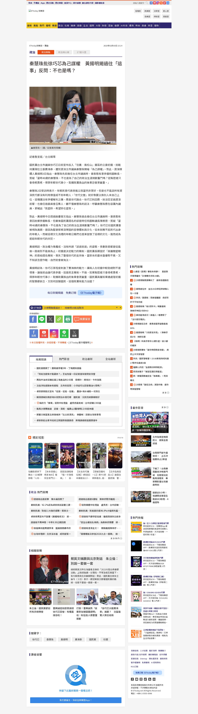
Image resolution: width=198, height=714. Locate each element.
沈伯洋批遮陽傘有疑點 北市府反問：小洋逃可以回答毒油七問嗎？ (69, 385)
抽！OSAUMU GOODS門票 (154, 592)
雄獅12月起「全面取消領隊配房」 (148, 367)
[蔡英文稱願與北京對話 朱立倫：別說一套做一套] (49, 569)
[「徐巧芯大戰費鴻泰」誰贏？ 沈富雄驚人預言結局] (111, 596)
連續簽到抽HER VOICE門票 (154, 542)
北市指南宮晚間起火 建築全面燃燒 (160, 440)
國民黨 (92, 639)
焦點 (35, 25)
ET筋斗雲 (81, 52)
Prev (120, 307)
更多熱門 (115, 538)
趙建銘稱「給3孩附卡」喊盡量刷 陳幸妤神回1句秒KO (149, 308)
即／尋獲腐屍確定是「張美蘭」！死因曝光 (149, 378)
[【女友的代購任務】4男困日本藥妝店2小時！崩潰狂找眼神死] (83, 461)
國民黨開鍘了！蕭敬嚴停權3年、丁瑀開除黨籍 (59, 368)
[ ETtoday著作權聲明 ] (80, 342)
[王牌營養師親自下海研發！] (136, 633)
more (120, 437)
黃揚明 (64, 639)
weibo (164, 2)
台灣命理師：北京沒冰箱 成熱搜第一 (52, 533)
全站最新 (110, 359)
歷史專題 (59, 3)
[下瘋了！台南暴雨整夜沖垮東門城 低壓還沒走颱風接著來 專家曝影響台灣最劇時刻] (141, 472)
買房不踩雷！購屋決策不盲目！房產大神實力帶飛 (156, 609)
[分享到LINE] (41, 319)
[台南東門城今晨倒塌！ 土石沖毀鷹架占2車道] (141, 456)
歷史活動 (50, 3)
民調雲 (147, 11)
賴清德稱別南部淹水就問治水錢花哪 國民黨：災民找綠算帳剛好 (68, 397)
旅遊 (79, 25)
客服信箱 (134, 658)
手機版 (36, 3)
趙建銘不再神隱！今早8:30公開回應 (48, 522)
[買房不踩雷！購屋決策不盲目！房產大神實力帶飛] (136, 612)
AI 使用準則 (156, 662)
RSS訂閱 (134, 666)
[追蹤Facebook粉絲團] (33, 333)
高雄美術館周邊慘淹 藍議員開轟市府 (52, 528)
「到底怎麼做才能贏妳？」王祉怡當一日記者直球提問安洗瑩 (66, 373)
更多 (164, 392)
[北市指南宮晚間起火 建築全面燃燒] (141, 441)
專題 (54, 25)
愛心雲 (166, 11)
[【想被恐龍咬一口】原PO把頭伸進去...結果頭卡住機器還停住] (99, 461)
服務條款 (163, 658)
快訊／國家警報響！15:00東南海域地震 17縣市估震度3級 (149, 360)
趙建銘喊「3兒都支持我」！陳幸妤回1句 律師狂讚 (149, 334)
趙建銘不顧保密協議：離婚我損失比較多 (101, 516)
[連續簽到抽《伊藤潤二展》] (136, 580)
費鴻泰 (78, 639)
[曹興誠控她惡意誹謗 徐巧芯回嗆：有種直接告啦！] (64, 596)
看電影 (138, 11)
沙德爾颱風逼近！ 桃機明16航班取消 (64, 307)
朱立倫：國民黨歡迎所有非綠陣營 (39, 609)
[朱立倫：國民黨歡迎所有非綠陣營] (40, 596)
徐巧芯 (35, 639)
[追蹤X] (74, 333)
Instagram (141, 679)
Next (117, 307)
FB (151, 2)
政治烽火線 (63, 52)
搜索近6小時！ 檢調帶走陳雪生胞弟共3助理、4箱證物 (161, 497)
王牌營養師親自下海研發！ (154, 629)
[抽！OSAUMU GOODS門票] (136, 596)
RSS (161, 2)
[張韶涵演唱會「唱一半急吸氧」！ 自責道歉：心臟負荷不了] (67, 461)
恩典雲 (147, 16)
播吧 (48, 25)
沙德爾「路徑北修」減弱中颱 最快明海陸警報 (149, 386)
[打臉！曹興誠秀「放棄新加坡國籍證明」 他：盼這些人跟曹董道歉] (87, 596)
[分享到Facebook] (33, 319)
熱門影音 (64, 359)
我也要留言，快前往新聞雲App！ (76, 700)
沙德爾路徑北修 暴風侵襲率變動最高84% (149, 325)
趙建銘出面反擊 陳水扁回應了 (49, 499)
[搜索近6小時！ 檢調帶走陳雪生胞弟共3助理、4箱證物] (141, 496)
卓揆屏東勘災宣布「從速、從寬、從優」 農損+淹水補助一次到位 (68, 391)
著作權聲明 (135, 662)
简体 (30, 3)
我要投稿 (134, 650)
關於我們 (153, 650)
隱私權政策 (153, 658)
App (43, 3)
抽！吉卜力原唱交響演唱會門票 (156, 523)
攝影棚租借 (99, 3)
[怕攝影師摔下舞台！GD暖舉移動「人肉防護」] (35, 461)
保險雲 (156, 16)
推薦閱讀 (41, 359)
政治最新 (87, 359)
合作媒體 (163, 654)
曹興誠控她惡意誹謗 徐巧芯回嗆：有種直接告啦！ (64, 611)
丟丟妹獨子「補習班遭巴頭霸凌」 (148, 371)
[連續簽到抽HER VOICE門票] (136, 545)
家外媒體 (77, 3)
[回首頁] (36, 10)
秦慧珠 (50, 639)
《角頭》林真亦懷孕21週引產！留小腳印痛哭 (149, 343)
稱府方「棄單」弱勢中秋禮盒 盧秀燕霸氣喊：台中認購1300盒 (70, 402)
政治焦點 (46, 52)
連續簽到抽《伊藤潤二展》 (154, 576)
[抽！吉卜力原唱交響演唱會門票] (136, 527)
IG (157, 2)
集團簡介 (162, 650)
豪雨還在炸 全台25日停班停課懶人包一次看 (149, 291)
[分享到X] (50, 319)
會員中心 (68, 3)
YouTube (154, 2)
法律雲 (156, 11)
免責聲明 (145, 662)
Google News (167, 2)
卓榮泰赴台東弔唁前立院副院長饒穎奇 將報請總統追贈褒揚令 (67, 420)
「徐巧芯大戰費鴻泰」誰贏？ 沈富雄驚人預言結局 (110, 611)
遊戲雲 (166, 16)
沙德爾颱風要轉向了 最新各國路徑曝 (149, 282)
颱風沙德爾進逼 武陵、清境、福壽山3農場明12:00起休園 (65, 408)
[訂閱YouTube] (44, 333)
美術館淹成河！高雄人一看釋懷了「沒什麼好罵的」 (148, 317)
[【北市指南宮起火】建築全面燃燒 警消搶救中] (115, 461)
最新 (29, 25)
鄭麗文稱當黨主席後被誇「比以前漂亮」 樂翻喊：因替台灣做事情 (69, 414)
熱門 (42, 25)
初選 (105, 639)
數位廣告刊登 (87, 3)
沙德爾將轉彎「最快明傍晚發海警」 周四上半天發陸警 (149, 352)
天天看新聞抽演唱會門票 (153, 557)
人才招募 (144, 650)
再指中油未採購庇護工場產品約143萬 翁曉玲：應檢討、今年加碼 (69, 379)
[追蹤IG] (54, 333)
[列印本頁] (67, 319)
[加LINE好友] (64, 333)
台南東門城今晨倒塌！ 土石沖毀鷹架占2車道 (160, 456)
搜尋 (146, 2)
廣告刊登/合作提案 (139, 654)
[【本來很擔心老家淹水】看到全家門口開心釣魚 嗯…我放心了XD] (51, 461)
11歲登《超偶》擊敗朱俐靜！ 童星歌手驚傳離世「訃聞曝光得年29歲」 (149, 273)
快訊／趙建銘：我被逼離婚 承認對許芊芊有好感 (149, 299)
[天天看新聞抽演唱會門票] (136, 561)
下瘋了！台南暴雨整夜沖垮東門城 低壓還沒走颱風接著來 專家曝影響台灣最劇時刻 (160, 476)
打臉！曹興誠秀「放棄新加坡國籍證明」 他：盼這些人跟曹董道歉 (87, 613)
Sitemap (143, 658)
